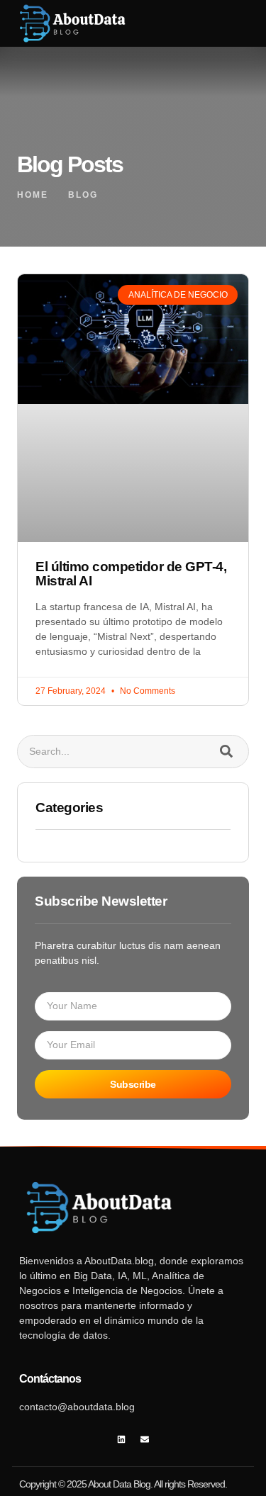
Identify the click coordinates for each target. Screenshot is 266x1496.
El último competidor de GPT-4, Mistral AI (130, 573)
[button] (213, 23)
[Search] (226, 751)
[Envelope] (145, 1439)
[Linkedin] (121, 1439)
